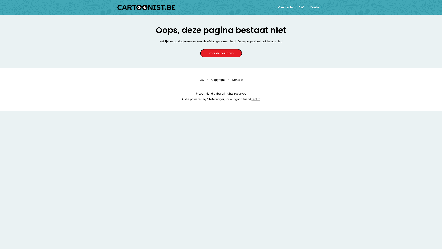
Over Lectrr (285, 7)
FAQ (301, 7)
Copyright (218, 80)
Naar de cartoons (221, 53)
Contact (316, 7)
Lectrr (256, 99)
